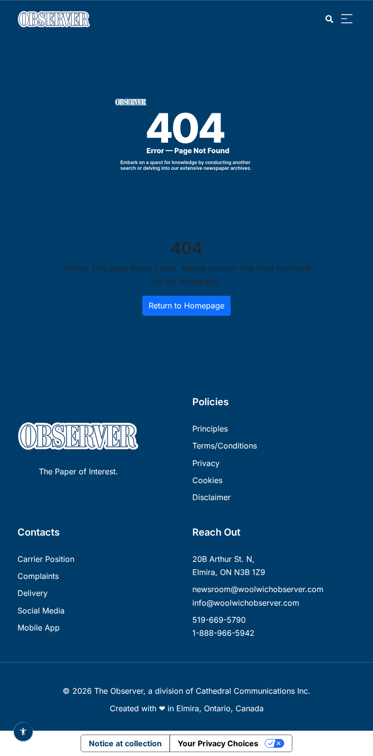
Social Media (41, 610)
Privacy (206, 463)
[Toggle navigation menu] (347, 19)
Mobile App (38, 627)
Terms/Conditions (224, 445)
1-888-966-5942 (223, 633)
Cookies (207, 480)
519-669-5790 (219, 620)
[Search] (329, 19)
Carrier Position (45, 559)
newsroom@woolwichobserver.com (257, 589)
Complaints (38, 576)
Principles (210, 428)
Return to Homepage (186, 305)
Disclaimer (211, 497)
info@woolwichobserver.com (245, 603)
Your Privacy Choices (218, 743)
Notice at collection (125, 743)
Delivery (32, 593)
